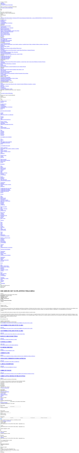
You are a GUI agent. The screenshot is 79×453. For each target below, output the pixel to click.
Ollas (17, 69)
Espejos (4, 26)
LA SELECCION (3, 17)
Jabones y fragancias (3, 44)
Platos (1, 69)
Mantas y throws (12, 78)
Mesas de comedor (3, 63)
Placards (24, 66)
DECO (11, 17)
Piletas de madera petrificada (11, 48)
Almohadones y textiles (8, 88)
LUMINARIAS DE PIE (4, 58)
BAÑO (18, 17)
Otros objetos (17, 30)
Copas (1, 71)
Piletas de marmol (3, 48)
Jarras (8, 69)
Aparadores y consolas (20, 61)
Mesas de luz (2, 66)
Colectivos (2, 2)
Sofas (1, 50)
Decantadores (9, 71)
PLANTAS (2, 36)
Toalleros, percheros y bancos (41, 44)
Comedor (2, 270)
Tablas (5, 75)
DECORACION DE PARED (5, 25)
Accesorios (8, 34)
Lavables (3, 39)
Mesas (21, 50)
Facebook (5, 402)
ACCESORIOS (3, 51)
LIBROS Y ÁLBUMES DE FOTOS (6, 31)
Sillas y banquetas (3, 273)
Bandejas (2, 28)
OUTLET (48, 17)
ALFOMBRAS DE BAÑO (5, 41)
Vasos (47, 44)
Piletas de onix (19, 48)
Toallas (10, 80)
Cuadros (1, 26)
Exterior (20, 17)
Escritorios (40, 61)
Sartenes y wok (21, 69)
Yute (6, 39)
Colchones (21, 66)
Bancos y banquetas (27, 50)
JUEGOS (2, 35)
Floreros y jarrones (3, 30)
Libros (1, 32)
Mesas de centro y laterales (15, 84)
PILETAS (2, 47)
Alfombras (15, 17)
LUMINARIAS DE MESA (5, 56)
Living (1, 83)
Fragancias (4, 34)
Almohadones (2, 78)
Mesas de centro (8, 50)
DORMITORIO (3, 65)
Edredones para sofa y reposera (5, 184)
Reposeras (33, 50)
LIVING (1, 60)
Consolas (18, 50)
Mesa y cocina (32, 17)
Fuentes (10, 69)
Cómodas (6, 66)
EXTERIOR (2, 107)
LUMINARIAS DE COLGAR (5, 55)
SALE (51, 17)
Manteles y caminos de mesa (5, 73)
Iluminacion (24, 17)
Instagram (2, 402)
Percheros (43, 61)
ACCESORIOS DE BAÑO (5, 43)
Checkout (2, 437)
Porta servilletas (25, 73)
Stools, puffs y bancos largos (29, 61)
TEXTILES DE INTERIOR (5, 77)
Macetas (1, 52)
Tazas (4, 69)
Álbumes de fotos (6, 32)
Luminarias (2, 88)
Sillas (23, 50)
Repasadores (20, 73)
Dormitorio (2, 86)
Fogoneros (9, 52)
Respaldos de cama (15, 66)
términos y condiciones (7, 420)
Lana (1, 39)
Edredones (7, 78)
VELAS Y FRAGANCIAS (5, 33)
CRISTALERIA (3, 70)
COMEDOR (2, 62)
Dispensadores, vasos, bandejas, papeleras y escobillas (17, 44)
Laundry (8, 46)
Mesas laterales (13, 50)
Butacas (4, 50)
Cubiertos (2, 75)
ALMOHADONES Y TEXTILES (41, 17)
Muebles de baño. (3, 46)
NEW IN (8, 17)
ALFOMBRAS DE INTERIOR (6, 38)
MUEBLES (2, 21)
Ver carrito (2, 432)
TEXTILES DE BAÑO (4, 81)
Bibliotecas (36, 61)
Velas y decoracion (15, 52)
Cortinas (16, 78)
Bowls (6, 69)
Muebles (28, 17)
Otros (8, 28)
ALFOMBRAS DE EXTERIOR (6, 40)
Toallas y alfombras (32, 44)
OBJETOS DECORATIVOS (5, 29)
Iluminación (5, 52)
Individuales (12, 73)
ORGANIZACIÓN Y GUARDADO (6, 27)
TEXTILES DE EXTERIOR (5, 53)
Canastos (5, 28)
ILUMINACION (3, 20)
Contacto (1, 281)
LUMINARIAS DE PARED (5, 57)
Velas (1, 34)
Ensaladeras (14, 69)
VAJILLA (2, 68)
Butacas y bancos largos (7, 84)
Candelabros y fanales (10, 30)
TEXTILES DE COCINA (5, 72)
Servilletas (16, 73)
